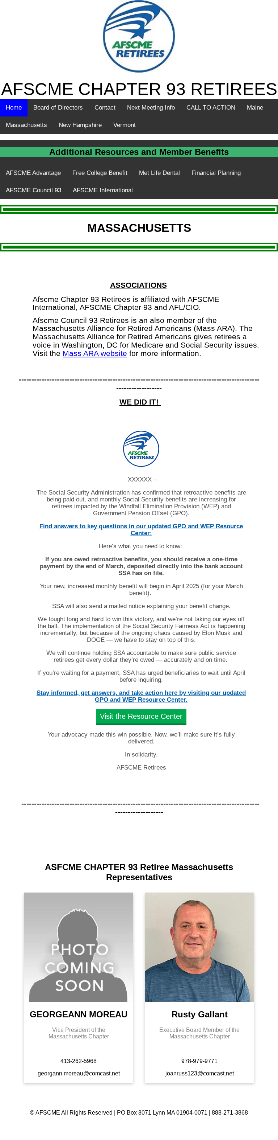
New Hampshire (80, 125)
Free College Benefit (99, 172)
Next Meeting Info (151, 107)
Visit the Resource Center (141, 716)
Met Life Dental (159, 172)
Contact (104, 107)
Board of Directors (58, 107)
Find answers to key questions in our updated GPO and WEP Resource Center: (141, 530)
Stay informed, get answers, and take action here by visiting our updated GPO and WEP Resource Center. (141, 696)
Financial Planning (216, 172)
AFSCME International (103, 190)
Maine (255, 107)
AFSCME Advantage (33, 172)
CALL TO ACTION (210, 107)
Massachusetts (26, 125)
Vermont (124, 125)
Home (14, 107)
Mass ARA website (95, 353)
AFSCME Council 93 (33, 190)
